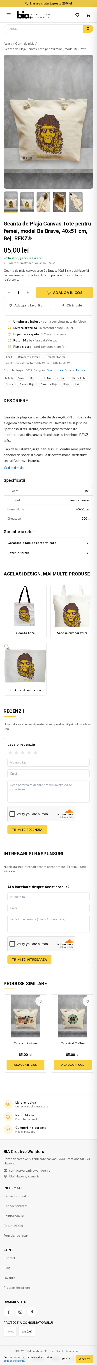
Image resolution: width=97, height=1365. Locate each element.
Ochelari (45, 378)
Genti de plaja (25, 43)
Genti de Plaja (49, 384)
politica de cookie (14, 1360)
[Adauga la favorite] (40, 1001)
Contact (9, 1258)
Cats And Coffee (73, 1043)
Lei (77, 384)
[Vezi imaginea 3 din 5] (43, 202)
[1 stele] (10, 752)
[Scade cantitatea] (9, 292)
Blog (7, 1268)
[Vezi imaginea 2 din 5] (27, 202)
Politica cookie (14, 1216)
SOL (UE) (26, 1331)
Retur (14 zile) (13, 1225)
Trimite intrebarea (29, 959)
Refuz (66, 1359)
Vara (21, 378)
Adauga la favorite (28, 305)
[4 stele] (29, 752)
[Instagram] (20, 1312)
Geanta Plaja (26, 384)
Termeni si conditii (16, 1196)
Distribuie (74, 305)
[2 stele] (16, 752)
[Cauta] (88, 29)
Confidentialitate (16, 1206)
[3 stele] (22, 752)
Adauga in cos (67, 292)
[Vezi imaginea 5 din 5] (76, 202)
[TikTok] (32, 1312)
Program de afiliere (17, 1287)
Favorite (9, 1278)
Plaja (66, 384)
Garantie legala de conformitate (31, 543)
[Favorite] (78, 15)
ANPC (10, 1331)
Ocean (61, 378)
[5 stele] (35, 752)
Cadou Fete (79, 378)
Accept (84, 1359)
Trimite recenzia (27, 829)
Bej (32, 378)
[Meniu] (9, 15)
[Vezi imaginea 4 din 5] (59, 202)
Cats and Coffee (25, 1043)
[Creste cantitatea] (28, 292)
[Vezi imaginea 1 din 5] (11, 202)
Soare (9, 384)
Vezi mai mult (14, 467)
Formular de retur (16, 1235)
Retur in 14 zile (18, 553)
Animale (81, 370)
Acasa (8, 43)
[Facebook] (9, 1312)
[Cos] (88, 15)
